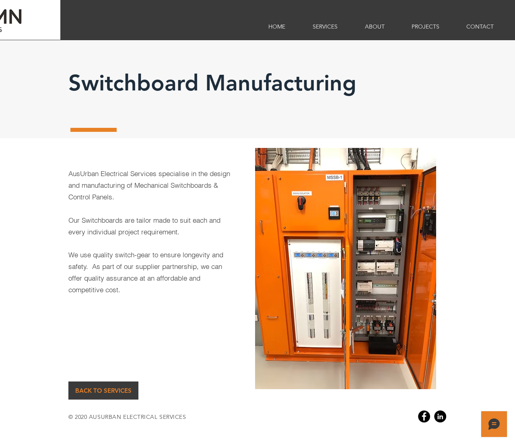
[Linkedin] (440, 416)
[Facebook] (424, 416)
